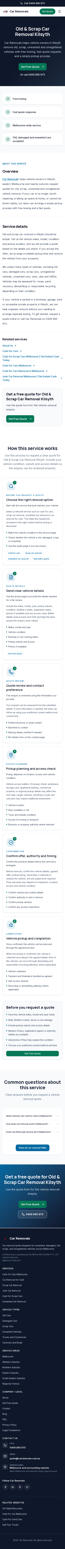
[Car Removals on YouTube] (13, 1487)
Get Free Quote (30, 66)
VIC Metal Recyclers (12, 1508)
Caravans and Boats (12, 1342)
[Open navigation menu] (60, 11)
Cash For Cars (10, 351)
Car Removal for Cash (13, 1279)
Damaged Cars (9, 1321)
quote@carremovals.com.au (25, 1458)
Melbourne (7, 1356)
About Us (7, 345)
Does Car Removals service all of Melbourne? (28, 1131)
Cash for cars (14, 553)
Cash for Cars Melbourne (15, 1274)
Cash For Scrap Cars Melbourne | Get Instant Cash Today (30, 358)
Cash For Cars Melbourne (16, 365)
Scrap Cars (7, 1326)
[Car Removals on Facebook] (5, 1487)
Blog (4, 1414)
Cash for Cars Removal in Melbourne (23, 370)
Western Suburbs (11, 1362)
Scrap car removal (33, 553)
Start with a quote (41, 559)
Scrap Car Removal (12, 1285)
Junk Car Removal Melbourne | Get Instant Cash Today (29, 378)
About (5, 1397)
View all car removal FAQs (32, 1147)
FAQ (4, 1419)
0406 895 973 (34, 1214)
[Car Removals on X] (27, 1487)
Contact (6, 1408)
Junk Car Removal (11, 1290)
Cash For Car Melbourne (14, 1514)
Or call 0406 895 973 (32, 74)
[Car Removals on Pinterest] (20, 1487)
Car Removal (10, 179)
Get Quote (47, 11)
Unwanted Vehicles (12, 1331)
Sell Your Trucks (10, 1524)
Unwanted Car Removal (14, 1301)
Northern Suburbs (11, 1367)
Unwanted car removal (18, 559)
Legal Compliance (11, 1430)
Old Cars (6, 1315)
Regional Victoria (10, 1383)
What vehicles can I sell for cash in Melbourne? (29, 1115)
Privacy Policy (9, 1424)
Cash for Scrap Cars (12, 1296)
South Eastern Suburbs (13, 1378)
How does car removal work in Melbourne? (27, 1123)
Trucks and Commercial (14, 1337)
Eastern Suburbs (10, 1373)
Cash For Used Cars (12, 1519)
